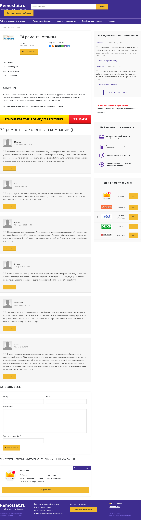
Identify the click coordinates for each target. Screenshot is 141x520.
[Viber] (65, 46)
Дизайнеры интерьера (92, 21)
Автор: (6, 396)
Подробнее (45, 489)
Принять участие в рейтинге (19, 13)
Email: (48, 396)
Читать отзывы (28, 52)
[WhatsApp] (62, 46)
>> (133, 196)
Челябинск (114, 506)
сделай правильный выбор (13, 7)
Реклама (111, 21)
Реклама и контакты (83, 509)
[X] (56, 46)
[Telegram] (68, 46)
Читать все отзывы (117, 92)
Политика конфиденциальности (48, 513)
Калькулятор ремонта (66, 21)
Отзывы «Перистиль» (106, 84)
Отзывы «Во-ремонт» (106, 60)
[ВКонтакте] (50, 46)
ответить (10, 168)
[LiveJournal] (59, 46)
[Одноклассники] (53, 46)
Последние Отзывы (42, 21)
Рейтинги (3, 27)
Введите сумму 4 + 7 (12, 436)
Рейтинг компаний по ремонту (14, 21)
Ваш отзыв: (8, 406)
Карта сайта (127, 515)
